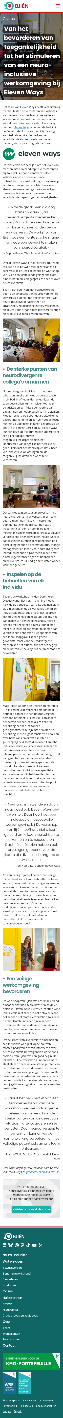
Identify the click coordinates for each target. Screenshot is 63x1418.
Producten (9, 1285)
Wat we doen (13, 1261)
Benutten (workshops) (17, 1273)
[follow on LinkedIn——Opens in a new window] (4, 1245)
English (18, 1411)
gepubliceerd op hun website (42, 1172)
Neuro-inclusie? (15, 1255)
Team (6, 1328)
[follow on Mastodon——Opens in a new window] (22, 1245)
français (7, 1411)
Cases (9, 18)
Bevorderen (10, 1279)
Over (6, 1321)
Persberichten (11, 1339)
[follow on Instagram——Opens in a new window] (17, 1245)
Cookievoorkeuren (46, 1406)
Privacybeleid (10, 1406)
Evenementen (11, 1334)
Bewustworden (12, 1267)
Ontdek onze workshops (29, 1209)
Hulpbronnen (12, 1297)
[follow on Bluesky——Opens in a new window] (10, 1245)
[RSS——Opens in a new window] (40, 1245)
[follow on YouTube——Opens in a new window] (34, 1245)
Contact (9, 1345)
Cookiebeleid (26, 1406)
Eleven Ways (21, 127)
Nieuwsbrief (10, 1309)
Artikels (7, 1304)
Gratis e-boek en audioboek (20, 1315)
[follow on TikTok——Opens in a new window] (28, 1245)
